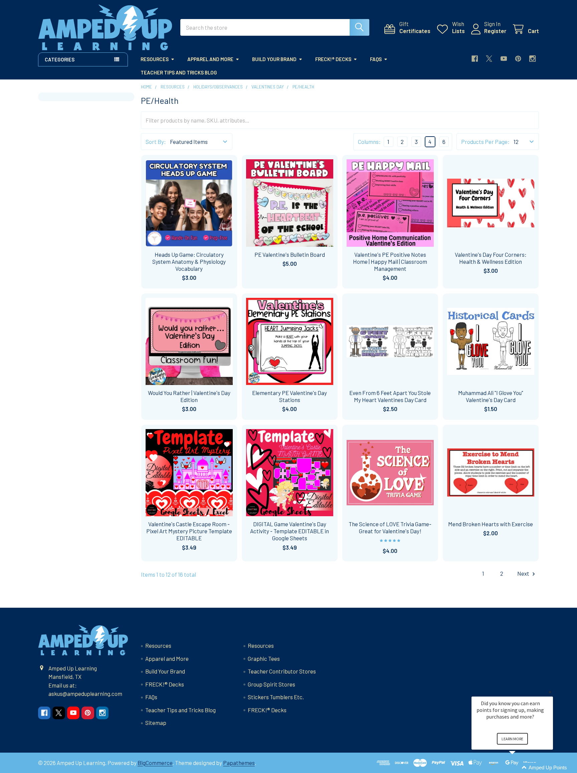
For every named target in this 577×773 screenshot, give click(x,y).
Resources (155, 59)
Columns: (369, 141)
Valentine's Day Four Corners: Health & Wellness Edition (491, 258)
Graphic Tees (264, 658)
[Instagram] (532, 58)
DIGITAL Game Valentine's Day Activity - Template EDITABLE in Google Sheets (289, 531)
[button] (520, 768)
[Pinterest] (518, 58)
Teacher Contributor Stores (282, 671)
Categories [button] (59, 59)
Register (495, 30)
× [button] (550, 692)
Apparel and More (210, 59)
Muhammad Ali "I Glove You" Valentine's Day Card (490, 396)
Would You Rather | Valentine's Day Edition (189, 396)
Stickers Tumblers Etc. (276, 697)
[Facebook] (474, 58)
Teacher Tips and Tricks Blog (179, 72)
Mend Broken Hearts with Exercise (490, 524)
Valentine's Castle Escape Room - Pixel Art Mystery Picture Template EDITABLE (189, 531)
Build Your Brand (274, 59)
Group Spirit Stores (271, 684)
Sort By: (156, 141)
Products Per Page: (485, 141)
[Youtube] (504, 58)
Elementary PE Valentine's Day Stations (289, 396)
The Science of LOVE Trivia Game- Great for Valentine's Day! (390, 527)
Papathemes (239, 762)
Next (523, 573)
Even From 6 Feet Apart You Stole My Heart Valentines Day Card (390, 396)
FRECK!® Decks (333, 59)
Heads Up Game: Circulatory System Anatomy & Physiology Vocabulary (189, 261)
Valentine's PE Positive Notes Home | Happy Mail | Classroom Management (390, 261)
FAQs (376, 59)
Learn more (512, 738)
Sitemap (155, 722)
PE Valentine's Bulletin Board (289, 254)
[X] (489, 58)
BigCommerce (155, 762)
